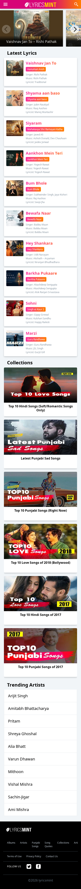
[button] (5, 4)
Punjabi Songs (36, 844)
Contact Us (52, 856)
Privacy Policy (33, 856)
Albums (11, 842)
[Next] (74, 29)
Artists (23, 842)
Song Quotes (48, 844)
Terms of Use (14, 856)
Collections (63, 842)
